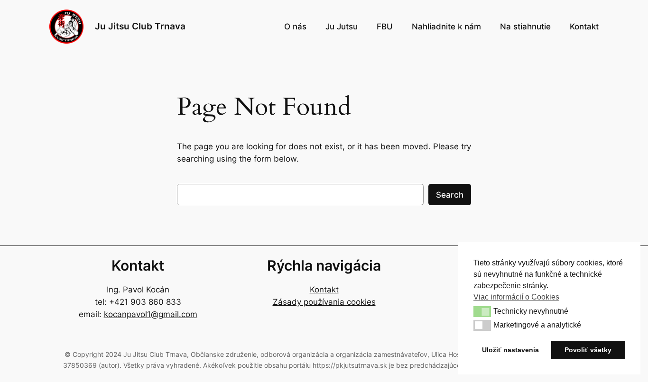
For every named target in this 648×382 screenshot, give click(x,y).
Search (449, 195)
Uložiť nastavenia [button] (510, 350)
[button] (482, 311)
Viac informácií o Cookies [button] (516, 297)
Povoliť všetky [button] (588, 350)
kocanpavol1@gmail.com (150, 314)
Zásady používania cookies (324, 302)
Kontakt (324, 289)
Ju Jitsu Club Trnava (140, 26)
